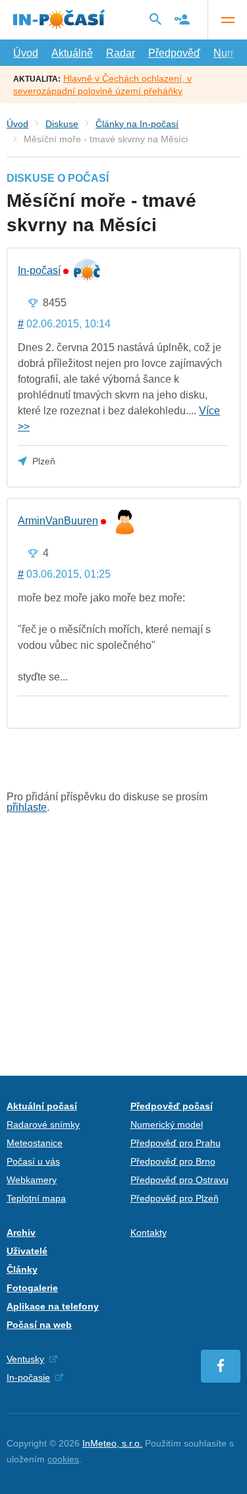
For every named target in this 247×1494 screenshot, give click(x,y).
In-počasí (39, 270)
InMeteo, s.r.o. (112, 1443)
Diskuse (61, 124)
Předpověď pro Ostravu (179, 1180)
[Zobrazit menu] (227, 20)
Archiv (21, 1232)
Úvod (25, 53)
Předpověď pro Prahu (175, 1143)
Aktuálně (72, 53)
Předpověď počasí (171, 1106)
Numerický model (166, 1124)
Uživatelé (27, 1251)
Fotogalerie (32, 1288)
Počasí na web (39, 1324)
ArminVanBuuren (58, 521)
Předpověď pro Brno (172, 1161)
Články (22, 1269)
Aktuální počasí (42, 1106)
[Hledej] (155, 19)
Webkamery (32, 1180)
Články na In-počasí (137, 124)
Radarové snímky (43, 1124)
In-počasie (28, 1377)
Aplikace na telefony (53, 1306)
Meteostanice (35, 1143)
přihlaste (27, 807)
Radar (120, 53)
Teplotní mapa (36, 1198)
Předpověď (174, 53)
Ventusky (25, 1359)
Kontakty (148, 1232)
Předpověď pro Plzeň (174, 1198)
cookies (63, 1459)
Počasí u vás (33, 1161)
